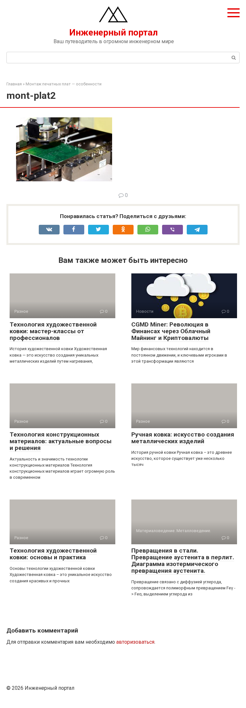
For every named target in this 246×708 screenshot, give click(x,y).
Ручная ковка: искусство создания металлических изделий (182, 438)
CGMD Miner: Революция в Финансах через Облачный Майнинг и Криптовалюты (170, 331)
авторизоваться (135, 642)
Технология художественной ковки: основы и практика (53, 554)
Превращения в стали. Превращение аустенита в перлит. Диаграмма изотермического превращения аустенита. (182, 560)
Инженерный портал (113, 32)
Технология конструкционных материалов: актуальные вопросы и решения (60, 441)
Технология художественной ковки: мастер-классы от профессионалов (53, 331)
